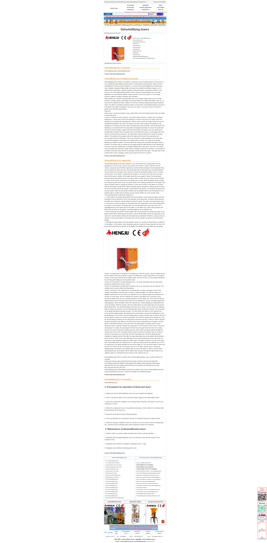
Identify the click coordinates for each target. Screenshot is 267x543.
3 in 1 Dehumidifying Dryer (112, 460)
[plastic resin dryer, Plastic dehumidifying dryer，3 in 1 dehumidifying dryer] (114, 504)
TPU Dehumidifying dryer (111, 479)
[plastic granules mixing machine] (155, 504)
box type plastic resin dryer (112, 471)
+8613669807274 (262, 501)
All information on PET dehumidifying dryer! (147, 491)
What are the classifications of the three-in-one (147, 475)
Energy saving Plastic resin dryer (113, 467)
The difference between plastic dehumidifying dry (148, 485)
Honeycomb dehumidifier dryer (113, 475)
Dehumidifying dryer (140, 541)
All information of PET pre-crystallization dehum (148, 489)
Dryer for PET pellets (141, 487)
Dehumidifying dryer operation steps (145, 493)
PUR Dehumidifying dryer (111, 491)
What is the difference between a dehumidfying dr (148, 479)
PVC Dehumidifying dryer (111, 489)
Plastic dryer (113, 1)
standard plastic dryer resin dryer (113, 465)
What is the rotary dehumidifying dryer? (146, 481)
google (110, 532)
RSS (164, 1)
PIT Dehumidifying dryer (111, 493)
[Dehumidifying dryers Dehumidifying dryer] (118, 34)
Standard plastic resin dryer (112, 477)
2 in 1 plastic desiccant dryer (112, 462)
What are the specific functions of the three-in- (147, 483)
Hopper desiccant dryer (111, 473)
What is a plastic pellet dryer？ (143, 462)
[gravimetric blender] (135, 504)
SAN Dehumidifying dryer (111, 487)
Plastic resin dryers (158, 1)
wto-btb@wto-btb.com (157, 536)
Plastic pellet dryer (121, 1)
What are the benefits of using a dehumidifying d (148, 477)
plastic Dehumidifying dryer (132, 1)
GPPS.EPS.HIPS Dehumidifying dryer (114, 497)
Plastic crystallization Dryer (112, 469)
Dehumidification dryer (114, 501)
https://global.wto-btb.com (140, 526)
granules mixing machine (155, 501)
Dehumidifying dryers (135, 29)
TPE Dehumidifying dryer (111, 483)
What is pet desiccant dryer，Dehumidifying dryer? (148, 471)
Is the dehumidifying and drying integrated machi (148, 473)
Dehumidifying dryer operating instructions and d (148, 495)
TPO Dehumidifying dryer (111, 481)
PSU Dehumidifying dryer (111, 495)
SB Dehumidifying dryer (111, 485)
